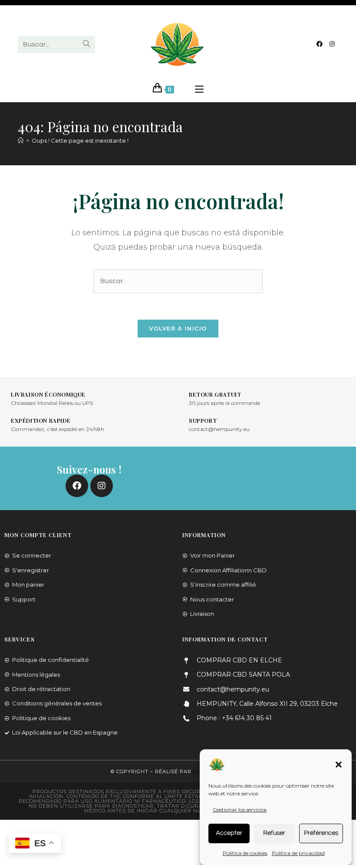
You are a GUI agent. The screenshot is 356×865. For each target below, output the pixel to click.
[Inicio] (20, 140)
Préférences (321, 833)
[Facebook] (319, 44)
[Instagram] (332, 44)
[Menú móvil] (199, 89)
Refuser (274, 833)
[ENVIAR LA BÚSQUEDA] (87, 44)
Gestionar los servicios (240, 809)
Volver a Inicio (178, 328)
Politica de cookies (245, 853)
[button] (338, 764)
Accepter (229, 833)
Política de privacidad (298, 853)
